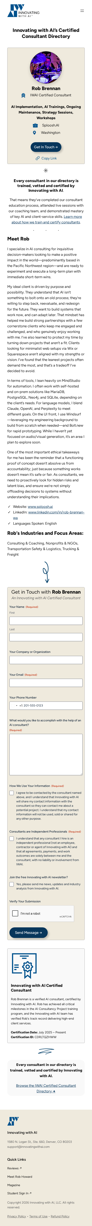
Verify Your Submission (25, 901)
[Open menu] (82, 10)
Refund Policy (60, 1216)
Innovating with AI (22, 1132)
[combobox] (16, 706)
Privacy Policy (16, 1216)
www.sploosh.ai (40, 506)
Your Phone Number (23, 697)
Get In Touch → (46, 147)
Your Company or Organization (29, 652)
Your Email (23, 675)
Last (12, 629)
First (12, 612)
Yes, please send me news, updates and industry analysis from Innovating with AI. (48, 886)
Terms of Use (38, 1216)
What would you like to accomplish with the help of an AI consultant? (45, 725)
